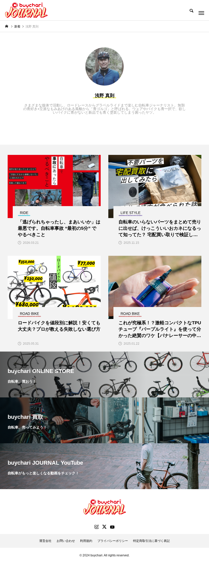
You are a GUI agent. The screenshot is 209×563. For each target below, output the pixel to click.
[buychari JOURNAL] (26, 10)
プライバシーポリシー (112, 541)
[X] (104, 527)
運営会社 (45, 541)
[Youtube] (112, 527)
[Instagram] (97, 527)
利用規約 (86, 541)
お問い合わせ (66, 541)
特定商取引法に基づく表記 (151, 541)
